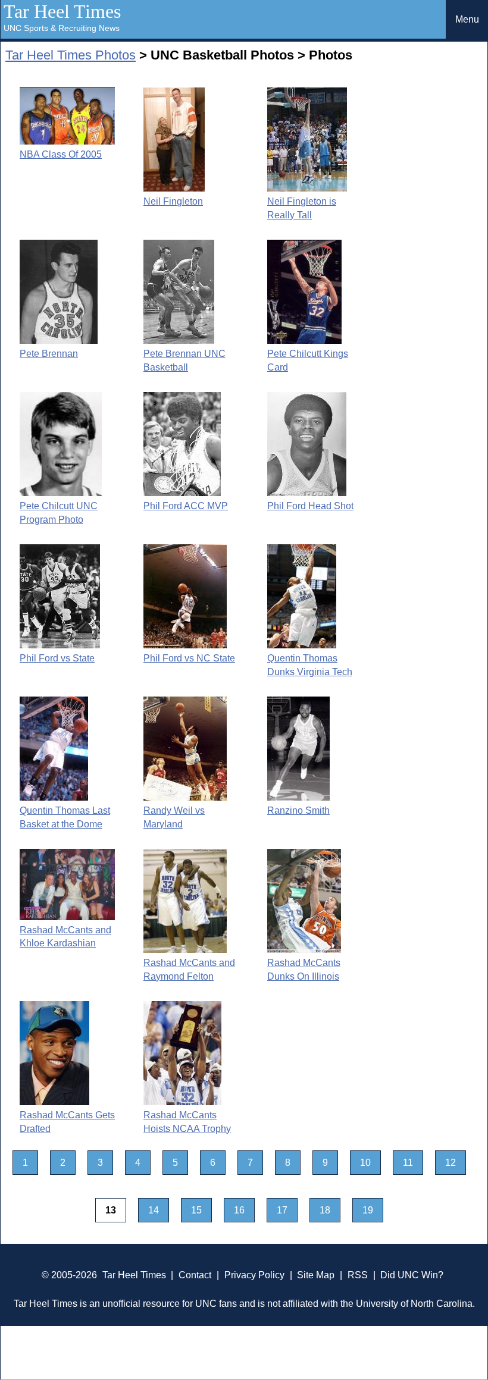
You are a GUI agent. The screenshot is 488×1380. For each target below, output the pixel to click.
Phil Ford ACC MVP (185, 506)
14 (153, 1210)
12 (450, 1163)
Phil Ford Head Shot (310, 506)
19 (367, 1210)
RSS (358, 1275)
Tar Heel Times (62, 11)
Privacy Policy (254, 1275)
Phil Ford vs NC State (189, 658)
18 (325, 1210)
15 (196, 1210)
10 (365, 1163)
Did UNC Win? (411, 1275)
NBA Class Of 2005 (61, 154)
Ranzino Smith (298, 810)
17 (282, 1210)
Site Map (315, 1275)
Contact (195, 1275)
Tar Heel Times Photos (70, 55)
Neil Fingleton (173, 201)
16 (239, 1210)
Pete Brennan (49, 354)
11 (408, 1163)
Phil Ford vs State (57, 658)
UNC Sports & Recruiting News (62, 28)
